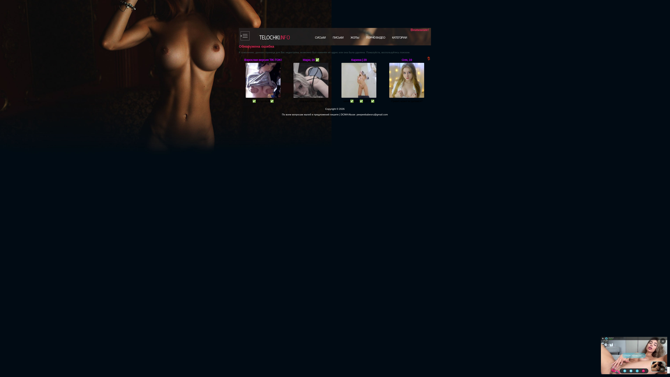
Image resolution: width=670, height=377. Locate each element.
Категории (399, 37)
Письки (338, 37)
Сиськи (320, 37)
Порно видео (375, 37)
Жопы (355, 37)
